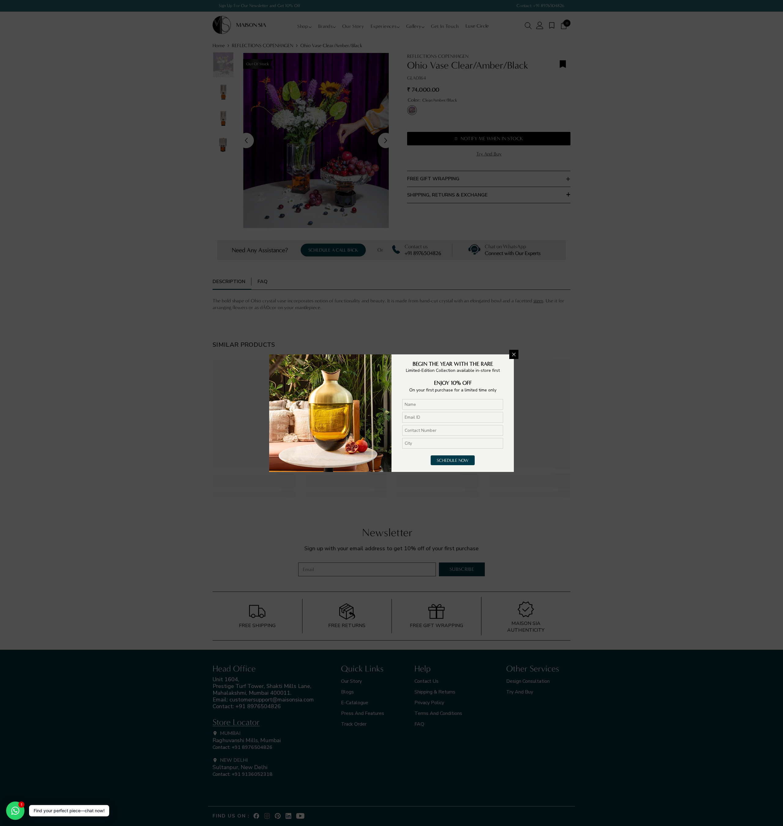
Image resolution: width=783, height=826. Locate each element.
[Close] (513, 354)
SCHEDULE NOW (453, 460)
